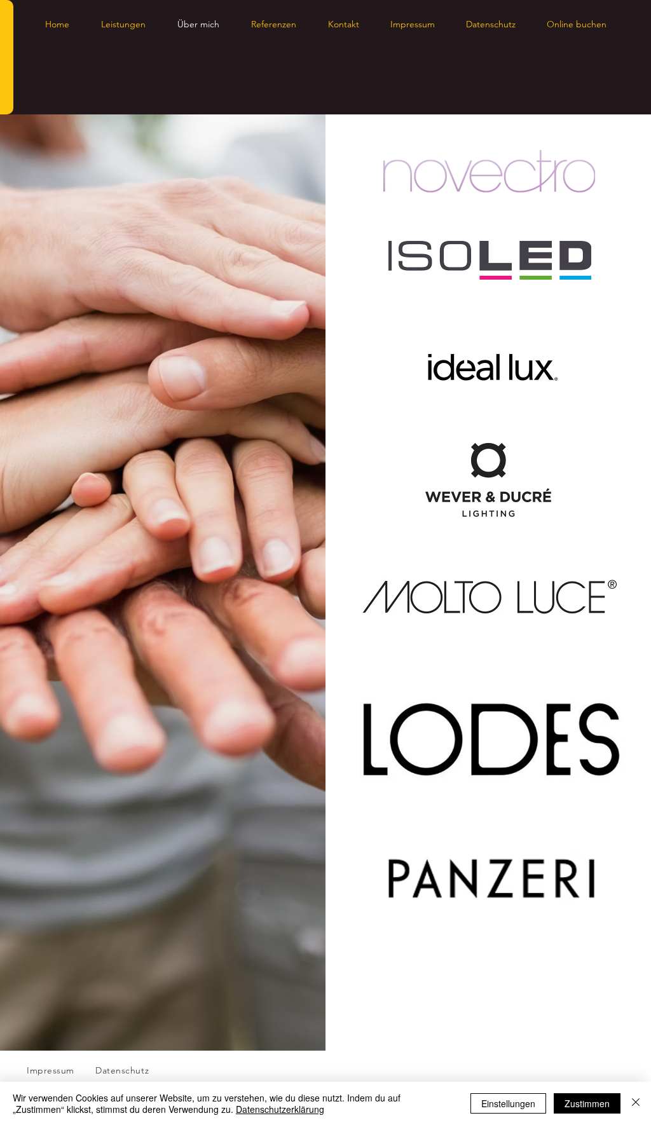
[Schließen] (635, 1103)
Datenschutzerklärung (280, 1109)
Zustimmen (587, 1103)
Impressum (50, 1070)
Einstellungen (508, 1103)
